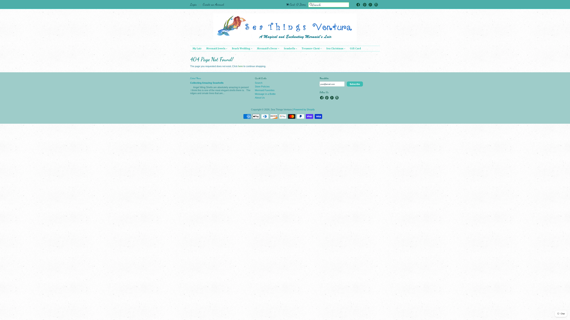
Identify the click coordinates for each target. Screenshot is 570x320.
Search (258, 83)
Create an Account (213, 4)
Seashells (290, 48)
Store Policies (262, 86)
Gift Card (355, 48)
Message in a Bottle (265, 94)
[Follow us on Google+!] (370, 5)
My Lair (197, 48)
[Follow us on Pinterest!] (364, 5)
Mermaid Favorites (264, 90)
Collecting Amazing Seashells (207, 83)
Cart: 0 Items (298, 4)
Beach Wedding (241, 48)
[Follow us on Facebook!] (358, 5)
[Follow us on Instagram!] (376, 5)
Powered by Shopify (304, 109)
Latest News (195, 78)
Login (193, 4)
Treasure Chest (311, 48)
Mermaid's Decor (267, 48)
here (240, 66)
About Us (260, 97)
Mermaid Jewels (216, 48)
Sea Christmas (335, 48)
